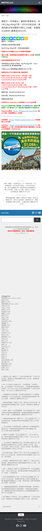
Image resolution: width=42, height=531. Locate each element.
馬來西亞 (4, 321)
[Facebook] (3, 38)
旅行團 (3, 362)
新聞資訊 (4, 364)
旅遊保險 (4, 366)
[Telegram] (15, 38)
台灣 (3, 306)
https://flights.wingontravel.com (21, 120)
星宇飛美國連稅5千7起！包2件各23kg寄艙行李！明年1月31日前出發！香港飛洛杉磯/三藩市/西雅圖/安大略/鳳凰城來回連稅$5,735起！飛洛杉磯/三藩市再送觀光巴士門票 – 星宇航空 (21, 480)
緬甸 (3, 348)
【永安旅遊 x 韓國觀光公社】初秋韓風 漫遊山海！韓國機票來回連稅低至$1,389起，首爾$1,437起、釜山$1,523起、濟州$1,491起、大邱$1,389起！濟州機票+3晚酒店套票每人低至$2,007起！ (20, 446)
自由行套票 (5, 360)
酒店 (3, 300)
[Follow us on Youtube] (39, 212)
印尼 (3, 331)
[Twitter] (22, 38)
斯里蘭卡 (4, 337)
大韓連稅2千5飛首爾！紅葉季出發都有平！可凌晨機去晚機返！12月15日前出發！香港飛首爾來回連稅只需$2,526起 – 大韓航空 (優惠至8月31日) (20, 396)
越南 (3, 327)
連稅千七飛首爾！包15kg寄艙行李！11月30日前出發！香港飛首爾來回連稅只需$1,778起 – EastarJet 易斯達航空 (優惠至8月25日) (20, 437)
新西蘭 (3, 333)
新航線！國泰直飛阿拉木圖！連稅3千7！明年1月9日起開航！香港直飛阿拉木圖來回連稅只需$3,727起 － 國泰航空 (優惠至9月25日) (20, 463)
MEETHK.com (7, 2)
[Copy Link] (26, 38)
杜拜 (3, 339)
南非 (3, 341)
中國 (3, 319)
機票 (2, 16)
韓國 (3, 313)
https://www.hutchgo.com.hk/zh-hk (23, 125)
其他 (3, 370)
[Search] (37, 220)
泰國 (7, 16)
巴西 (3, 358)
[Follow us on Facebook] (33, 212)
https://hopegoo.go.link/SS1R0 (25, 111)
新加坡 (3, 312)
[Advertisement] (16, 250)
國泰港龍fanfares (7, 304)
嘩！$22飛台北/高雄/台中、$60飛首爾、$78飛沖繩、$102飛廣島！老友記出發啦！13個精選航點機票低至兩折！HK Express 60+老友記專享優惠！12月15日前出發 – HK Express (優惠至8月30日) (20, 387)
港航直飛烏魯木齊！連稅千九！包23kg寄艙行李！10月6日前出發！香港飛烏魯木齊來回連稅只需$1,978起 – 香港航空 (20, 420)
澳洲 (3, 317)
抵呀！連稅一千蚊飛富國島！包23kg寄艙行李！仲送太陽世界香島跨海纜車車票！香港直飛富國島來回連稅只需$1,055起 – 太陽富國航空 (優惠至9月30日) (21, 412)
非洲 (3, 354)
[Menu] (39, 2)
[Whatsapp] (7, 38)
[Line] (18, 38)
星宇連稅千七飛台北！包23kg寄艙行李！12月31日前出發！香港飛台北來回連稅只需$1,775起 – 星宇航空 (20, 498)
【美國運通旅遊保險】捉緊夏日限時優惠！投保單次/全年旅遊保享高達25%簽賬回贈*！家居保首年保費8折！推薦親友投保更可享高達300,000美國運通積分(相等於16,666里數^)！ (20, 490)
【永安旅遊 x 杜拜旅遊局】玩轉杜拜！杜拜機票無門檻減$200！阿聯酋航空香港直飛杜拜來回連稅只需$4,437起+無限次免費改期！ (20, 428)
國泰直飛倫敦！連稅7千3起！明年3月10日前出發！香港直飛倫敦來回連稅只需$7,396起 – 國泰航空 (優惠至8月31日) (20, 404)
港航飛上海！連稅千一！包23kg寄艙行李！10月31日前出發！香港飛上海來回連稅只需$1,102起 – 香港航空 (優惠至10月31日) (20, 378)
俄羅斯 (3, 323)
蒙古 (3, 356)
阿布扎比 (4, 346)
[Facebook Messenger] (11, 38)
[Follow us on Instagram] (36, 212)
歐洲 (3, 315)
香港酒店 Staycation (8, 298)
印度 (3, 329)
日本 (3, 308)
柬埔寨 (3, 325)
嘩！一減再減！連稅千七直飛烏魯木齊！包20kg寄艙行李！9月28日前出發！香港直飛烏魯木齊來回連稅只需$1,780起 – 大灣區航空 (20, 471)
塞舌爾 (3, 350)
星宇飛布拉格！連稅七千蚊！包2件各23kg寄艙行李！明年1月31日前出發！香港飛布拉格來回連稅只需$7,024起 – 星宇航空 (20, 455)
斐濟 (3, 344)
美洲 (3, 335)
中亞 (3, 352)
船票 (3, 368)
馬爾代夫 (4, 342)
